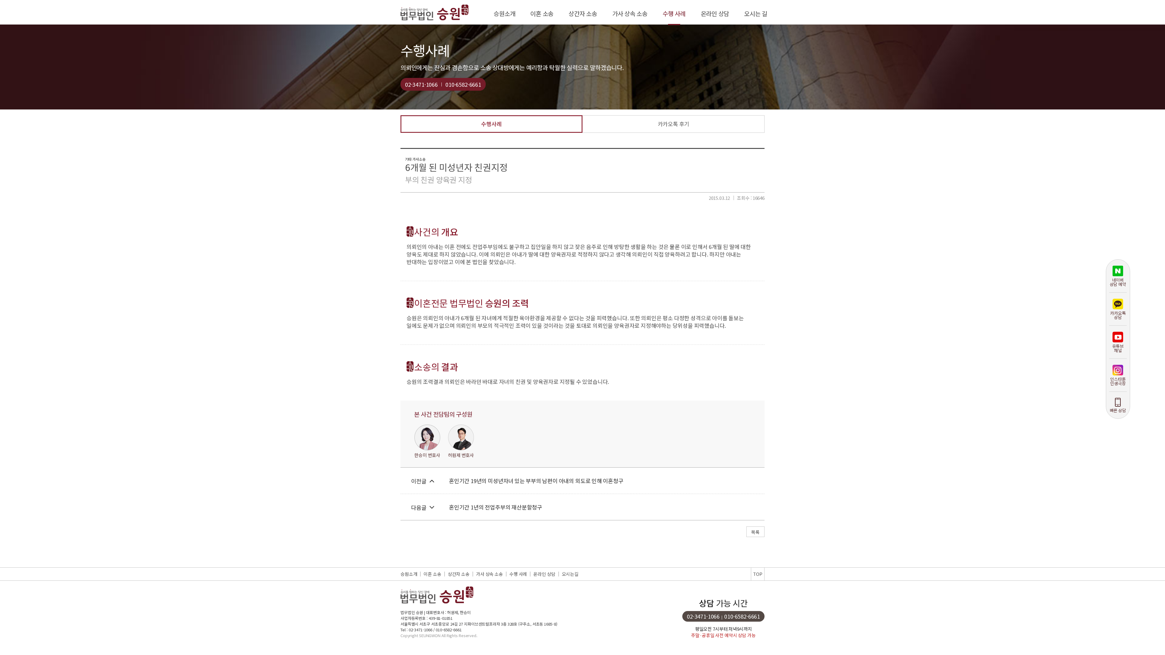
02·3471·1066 (421, 84)
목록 (755, 532)
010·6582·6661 (463, 84)
